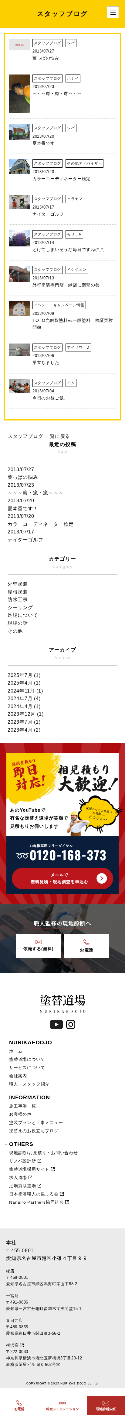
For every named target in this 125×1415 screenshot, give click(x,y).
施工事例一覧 (22, 1106)
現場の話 (18, 623)
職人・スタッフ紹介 (29, 1084)
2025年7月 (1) (24, 675)
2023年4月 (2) (24, 730)
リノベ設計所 (22, 1161)
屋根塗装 (18, 592)
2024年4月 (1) (24, 706)
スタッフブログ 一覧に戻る (39, 436)
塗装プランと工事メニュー (36, 1122)
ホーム (15, 1051)
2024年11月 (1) (25, 690)
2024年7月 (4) (24, 698)
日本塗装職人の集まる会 (34, 1193)
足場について (23, 615)
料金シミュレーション (62, 1409)
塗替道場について (27, 1059)
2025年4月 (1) (24, 683)
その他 (15, 631)
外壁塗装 (18, 584)
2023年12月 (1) (26, 714)
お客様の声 (20, 1114)
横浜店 (12, 1345)
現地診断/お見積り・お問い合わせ (43, 1152)
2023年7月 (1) (24, 722)
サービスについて (27, 1067)
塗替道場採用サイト (29, 1169)
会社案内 (18, 1075)
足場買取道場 (22, 1185)
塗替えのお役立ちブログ (34, 1130)
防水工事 (18, 599)
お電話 (19, 1409)
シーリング (20, 607)
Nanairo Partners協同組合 (36, 1202)
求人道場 (18, 1177)
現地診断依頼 (106, 1409)
